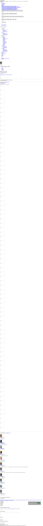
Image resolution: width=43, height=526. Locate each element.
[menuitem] (5, 24)
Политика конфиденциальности (18, 525)
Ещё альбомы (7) (11, 500)
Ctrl (6, 84)
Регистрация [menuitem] (4, 25)
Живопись (1, 73)
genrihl (1, 459)
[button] (3, 3)
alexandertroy (1, 476)
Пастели (3, 83)
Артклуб (3, 35)
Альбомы (3, 69)
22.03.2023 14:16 (2, 471)
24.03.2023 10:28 (2, 493)
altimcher (1, 470)
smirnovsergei (1, 448)
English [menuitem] (4, 24)
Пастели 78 (4, 500)
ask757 (1, 487)
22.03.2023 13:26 (2, 465)
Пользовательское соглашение (10, 525)
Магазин (3, 70)
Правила (6, 525)
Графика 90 (1, 500)
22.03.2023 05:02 (2, 454)
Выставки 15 (8, 500)
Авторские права (24, 525)
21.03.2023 (4, 82)
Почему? (9, 497)
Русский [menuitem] (3, 24)
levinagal (1, 437)
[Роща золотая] (6, 74)
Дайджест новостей (4, 22)
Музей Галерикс (3, 28)
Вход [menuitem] (2, 25)
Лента (2, 68)
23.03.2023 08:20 (2, 482)
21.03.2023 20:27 (2, 443)
